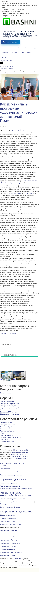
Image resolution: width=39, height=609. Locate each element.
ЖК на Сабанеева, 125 (20, 450)
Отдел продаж (26, 52)
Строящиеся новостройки (25, 502)
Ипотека (5, 52)
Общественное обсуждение (9, 414)
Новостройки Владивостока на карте (12, 499)
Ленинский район (6, 429)
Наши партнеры (5, 469)
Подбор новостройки (7, 401)
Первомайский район (7, 431)
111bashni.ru (17, 559)
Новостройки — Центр (7, 555)
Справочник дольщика (13, 479)
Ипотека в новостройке (8, 518)
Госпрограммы (5, 333)
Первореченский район (8, 425)
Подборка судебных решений (10, 486)
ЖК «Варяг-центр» (15, 193)
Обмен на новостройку (8, 515)
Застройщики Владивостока (16, 511)
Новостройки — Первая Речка (10, 543)
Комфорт (9, 507)
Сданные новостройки (7, 502)
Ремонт (14, 52)
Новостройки (16, 48)
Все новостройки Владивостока (10, 437)
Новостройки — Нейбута (8, 537)
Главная (5, 48)
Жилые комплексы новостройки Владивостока (15, 494)
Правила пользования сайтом (10, 472)
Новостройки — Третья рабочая (11, 552)
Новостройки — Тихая (7, 549)
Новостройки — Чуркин (8, 546)
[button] (5, 393)
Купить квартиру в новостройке (10, 524)
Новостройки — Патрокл (8, 540)
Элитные (17, 507)
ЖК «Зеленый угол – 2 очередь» (12, 183)
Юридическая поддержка (8, 483)
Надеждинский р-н (6, 435)
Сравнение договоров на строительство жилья (16, 488)
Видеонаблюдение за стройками (11, 408)
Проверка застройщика (8, 406)
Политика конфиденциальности (11, 475)
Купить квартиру (30, 48)
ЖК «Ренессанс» (29, 193)
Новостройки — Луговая (8, 534)
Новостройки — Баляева (8, 530)
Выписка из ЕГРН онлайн (8, 412)
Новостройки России (7, 441)
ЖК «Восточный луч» (31, 181)
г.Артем (2, 433)
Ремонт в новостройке (7, 521)
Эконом (2, 507)
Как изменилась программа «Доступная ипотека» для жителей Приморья (18, 112)
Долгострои (4, 439)
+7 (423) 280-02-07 (6, 61)
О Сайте (3, 465)
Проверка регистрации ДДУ (9, 404)
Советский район (6, 423)
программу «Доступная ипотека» (23, 130)
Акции (4, 57)
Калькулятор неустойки (8, 410)
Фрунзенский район (6, 427)
